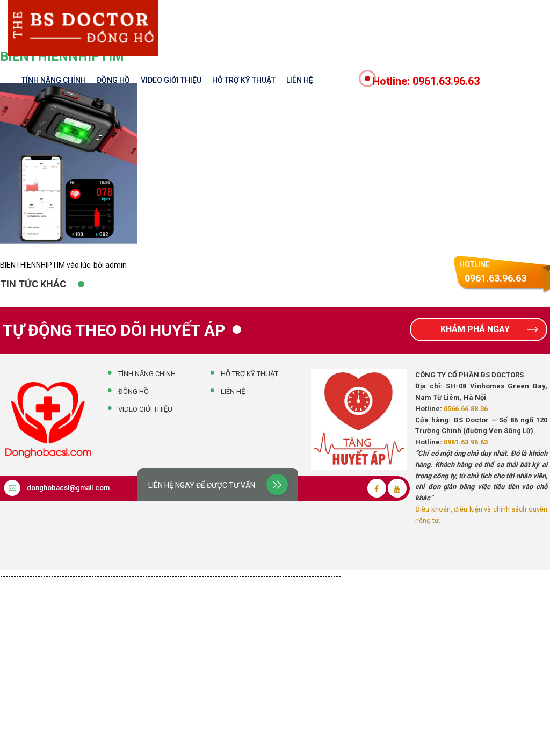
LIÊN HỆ (299, 80)
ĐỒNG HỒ (113, 80)
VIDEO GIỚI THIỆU (171, 80)
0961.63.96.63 (466, 442)
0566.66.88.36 (466, 409)
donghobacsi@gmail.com (68, 488)
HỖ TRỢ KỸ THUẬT (244, 80)
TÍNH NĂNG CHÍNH (53, 80)
